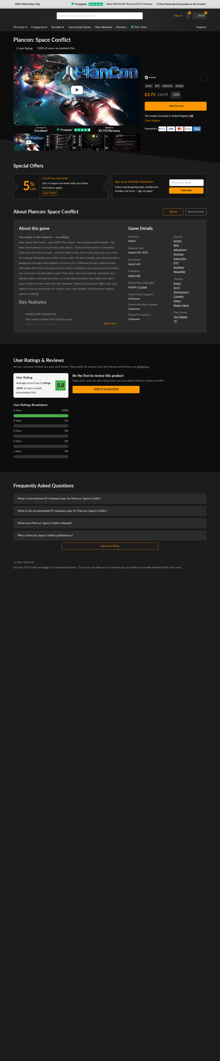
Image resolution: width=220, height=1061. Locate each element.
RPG (157, 86)
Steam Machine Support (142, 304)
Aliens (177, 301)
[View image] (28, 142)
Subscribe (186, 190)
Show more (110, 323)
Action (149, 86)
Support (201, 27)
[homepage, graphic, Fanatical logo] (32, 16)
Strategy (179, 86)
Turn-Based (180, 317)
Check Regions (152, 121)
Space (177, 283)
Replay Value (181, 305)
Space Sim (180, 258)
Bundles (57, 27)
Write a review (106, 389)
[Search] (139, 15)
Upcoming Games (79, 27)
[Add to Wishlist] (204, 78)
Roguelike (179, 271)
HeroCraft (134, 275)
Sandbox (179, 267)
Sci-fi (177, 287)
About (173, 211)
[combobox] (114, 15)
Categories (38, 27)
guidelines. (143, 366)
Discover (19, 27)
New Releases (103, 27)
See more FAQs (110, 546)
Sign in (178, 15)
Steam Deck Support (140, 294)
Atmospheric (181, 292)
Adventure (167, 86)
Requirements (196, 211)
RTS (176, 263)
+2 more (142, 287)
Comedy (179, 296)
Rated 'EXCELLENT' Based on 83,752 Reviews (129, 4)
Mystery (121, 27)
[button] (27, 4)
